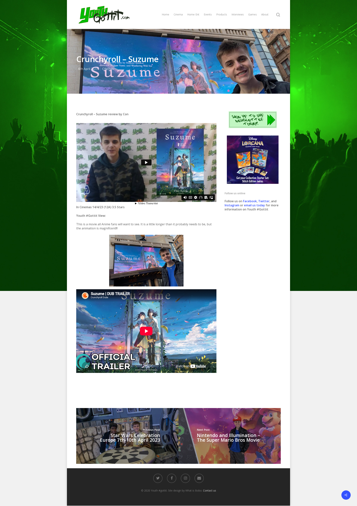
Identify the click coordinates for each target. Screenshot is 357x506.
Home (165, 14)
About (264, 14)
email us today (254, 205)
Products (221, 14)
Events (208, 14)
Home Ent (193, 14)
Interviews (237, 14)
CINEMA (108, 69)
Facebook (250, 201)
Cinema (178, 14)
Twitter (264, 201)
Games (252, 14)
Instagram (232, 205)
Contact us (209, 490)
